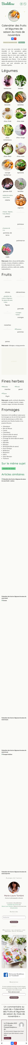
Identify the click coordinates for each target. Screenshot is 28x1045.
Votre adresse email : (14, 992)
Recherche (14, 922)
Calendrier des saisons (13, 904)
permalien (15, 908)
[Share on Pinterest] (15, 39)
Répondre (7, 1038)
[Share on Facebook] (12, 39)
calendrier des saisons (9, 468)
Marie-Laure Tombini (7, 906)
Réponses (21, 42)
